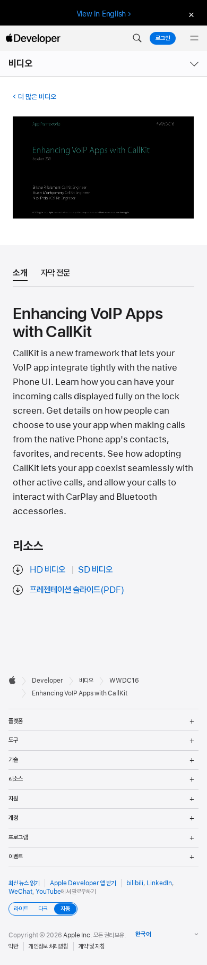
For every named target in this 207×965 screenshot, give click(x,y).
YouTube (48, 891)
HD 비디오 (47, 569)
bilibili (134, 883)
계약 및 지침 (92, 946)
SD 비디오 (95, 569)
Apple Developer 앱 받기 (83, 883)
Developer (47, 680)
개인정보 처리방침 (48, 946)
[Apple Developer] (33, 38)
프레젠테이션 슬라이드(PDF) (77, 589)
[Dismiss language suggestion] (190, 14)
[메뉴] (194, 38)
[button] (137, 38)
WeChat (20, 891)
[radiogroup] (42, 909)
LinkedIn (159, 883)
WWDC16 (124, 680)
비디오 (20, 63)
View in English (101, 14)
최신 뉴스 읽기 (23, 883)
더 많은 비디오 (37, 97)
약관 (13, 946)
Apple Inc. (77, 935)
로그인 (163, 38)
